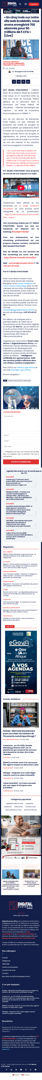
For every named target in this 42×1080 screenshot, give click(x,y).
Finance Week (26, 380)
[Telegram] (21, 1070)
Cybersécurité (8, 581)
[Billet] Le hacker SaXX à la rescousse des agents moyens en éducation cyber (21, 763)
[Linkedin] (11, 1070)
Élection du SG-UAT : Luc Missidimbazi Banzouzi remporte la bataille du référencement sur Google (20, 594)
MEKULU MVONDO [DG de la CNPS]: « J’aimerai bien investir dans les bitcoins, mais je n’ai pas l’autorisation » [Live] (10, 885)
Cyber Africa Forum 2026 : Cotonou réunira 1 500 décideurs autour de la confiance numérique (19, 536)
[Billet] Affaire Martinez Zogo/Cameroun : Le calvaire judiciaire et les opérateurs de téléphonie (19, 556)
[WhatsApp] (28, 82)
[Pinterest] (23, 82)
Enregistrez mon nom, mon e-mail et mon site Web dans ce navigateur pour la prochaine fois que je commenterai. (21, 454)
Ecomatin (10, 380)
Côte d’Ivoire (7, 616)
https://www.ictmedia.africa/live (20, 257)
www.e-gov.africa (26, 367)
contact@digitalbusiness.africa (18, 310)
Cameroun (7, 599)
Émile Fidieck (18, 380)
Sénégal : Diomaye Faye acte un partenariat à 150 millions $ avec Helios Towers (20, 611)
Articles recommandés (13, 63)
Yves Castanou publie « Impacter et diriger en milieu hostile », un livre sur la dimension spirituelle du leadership (20, 575)
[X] (19, 82)
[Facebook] (14, 82)
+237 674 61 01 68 (11, 266)
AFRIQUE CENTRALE (11, 62)
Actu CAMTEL (8, 551)
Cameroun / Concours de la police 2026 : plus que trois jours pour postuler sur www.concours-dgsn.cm (19, 482)
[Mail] (16, 1070)
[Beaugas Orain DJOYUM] (10, 71)
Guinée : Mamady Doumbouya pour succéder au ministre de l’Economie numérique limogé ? (19, 733)
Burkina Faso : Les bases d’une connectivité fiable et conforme (31, 883)
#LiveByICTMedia (20, 231)
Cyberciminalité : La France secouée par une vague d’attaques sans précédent (19, 785)
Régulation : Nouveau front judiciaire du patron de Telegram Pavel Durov (20, 585)
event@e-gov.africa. (21, 370)
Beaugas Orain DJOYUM (24, 71)
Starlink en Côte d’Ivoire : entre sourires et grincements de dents (18, 619)
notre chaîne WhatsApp (14, 286)
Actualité (10, 477)
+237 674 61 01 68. (28, 938)
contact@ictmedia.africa (21, 263)
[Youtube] (36, 1070)
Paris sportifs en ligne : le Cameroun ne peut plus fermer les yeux (19, 603)
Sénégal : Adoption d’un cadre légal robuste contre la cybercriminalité (19, 774)
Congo (5, 589)
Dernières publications (14, 65)
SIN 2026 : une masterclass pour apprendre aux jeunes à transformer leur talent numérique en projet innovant (19, 523)
